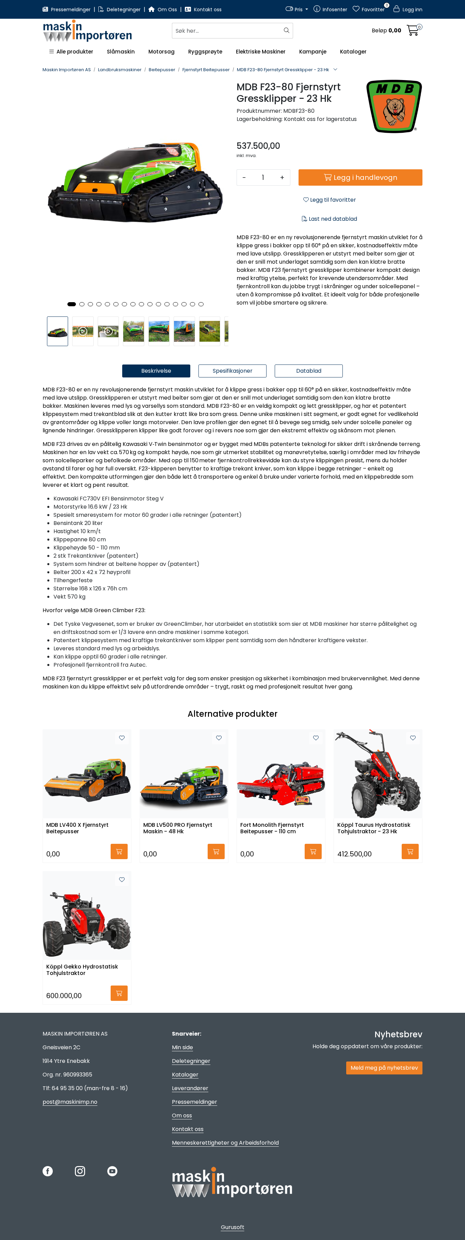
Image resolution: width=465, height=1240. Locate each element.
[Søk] (287, 30)
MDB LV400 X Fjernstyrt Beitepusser (77, 828)
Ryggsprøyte (205, 51)
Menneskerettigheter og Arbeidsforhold (225, 1143)
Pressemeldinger (71, 9)
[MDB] (394, 107)
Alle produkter (73, 51)
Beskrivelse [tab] (156, 371)
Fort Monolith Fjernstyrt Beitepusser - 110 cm (272, 828)
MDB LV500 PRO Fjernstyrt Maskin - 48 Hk (177, 828)
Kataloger (353, 51)
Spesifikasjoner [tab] (233, 371)
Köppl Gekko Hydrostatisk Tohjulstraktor (82, 970)
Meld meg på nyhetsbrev (384, 1068)
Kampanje (312, 51)
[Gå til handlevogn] (413, 32)
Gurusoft (232, 1227)
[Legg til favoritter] (122, 738)
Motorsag (161, 51)
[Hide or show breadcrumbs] (335, 69)
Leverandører (190, 1088)
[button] (71, 304)
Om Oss (167, 9)
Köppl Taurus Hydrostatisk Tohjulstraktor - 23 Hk (374, 828)
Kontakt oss (207, 9)
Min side (182, 1047)
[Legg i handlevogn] (119, 851)
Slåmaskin (121, 51)
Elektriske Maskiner (261, 51)
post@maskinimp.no (70, 1102)
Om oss (182, 1115)
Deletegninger (124, 9)
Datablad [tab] (308, 371)
